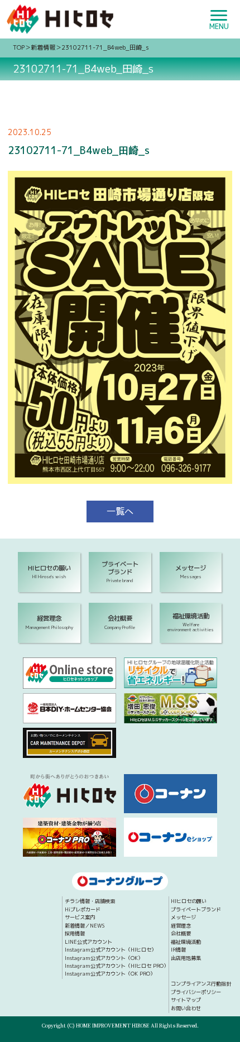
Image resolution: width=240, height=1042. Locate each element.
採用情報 (75, 933)
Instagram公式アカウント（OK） (104, 958)
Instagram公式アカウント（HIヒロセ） (110, 950)
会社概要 (181, 933)
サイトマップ (186, 1000)
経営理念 (181, 926)
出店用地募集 (186, 958)
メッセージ (183, 917)
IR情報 (178, 950)
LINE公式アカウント (88, 942)
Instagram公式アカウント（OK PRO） (110, 974)
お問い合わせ (186, 1008)
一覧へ (120, 511)
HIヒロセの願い (189, 901)
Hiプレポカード (82, 909)
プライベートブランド (196, 909)
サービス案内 (80, 917)
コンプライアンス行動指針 (201, 984)
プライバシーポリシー (196, 992)
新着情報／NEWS (84, 926)
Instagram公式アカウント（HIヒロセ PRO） (117, 966)
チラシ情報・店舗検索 (90, 901)
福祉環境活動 (186, 942)
